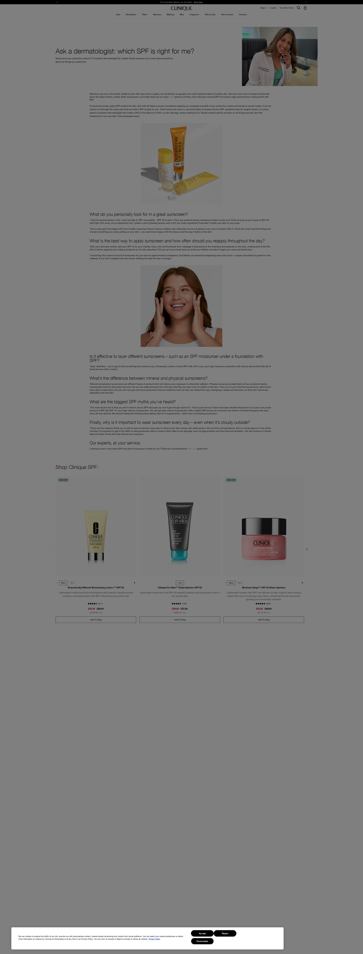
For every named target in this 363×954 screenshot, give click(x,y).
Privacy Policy (154, 939)
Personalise (202, 941)
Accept (202, 933)
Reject (225, 933)
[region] (147, 938)
